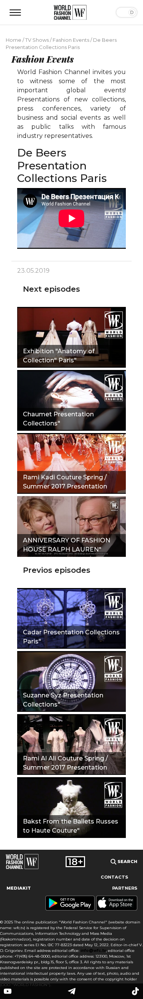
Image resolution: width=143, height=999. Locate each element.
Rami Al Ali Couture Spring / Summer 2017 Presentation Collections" (65, 764)
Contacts (114, 877)
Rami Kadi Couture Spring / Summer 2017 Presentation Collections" (65, 483)
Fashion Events (71, 40)
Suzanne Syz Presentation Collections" (63, 700)
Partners (124, 888)
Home (13, 40)
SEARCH (126, 861)
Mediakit (18, 888)
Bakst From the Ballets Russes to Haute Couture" (70, 826)
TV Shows (37, 40)
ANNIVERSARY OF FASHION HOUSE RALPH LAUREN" (66, 545)
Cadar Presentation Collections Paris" (71, 637)
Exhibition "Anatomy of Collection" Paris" (59, 356)
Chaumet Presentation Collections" (58, 419)
